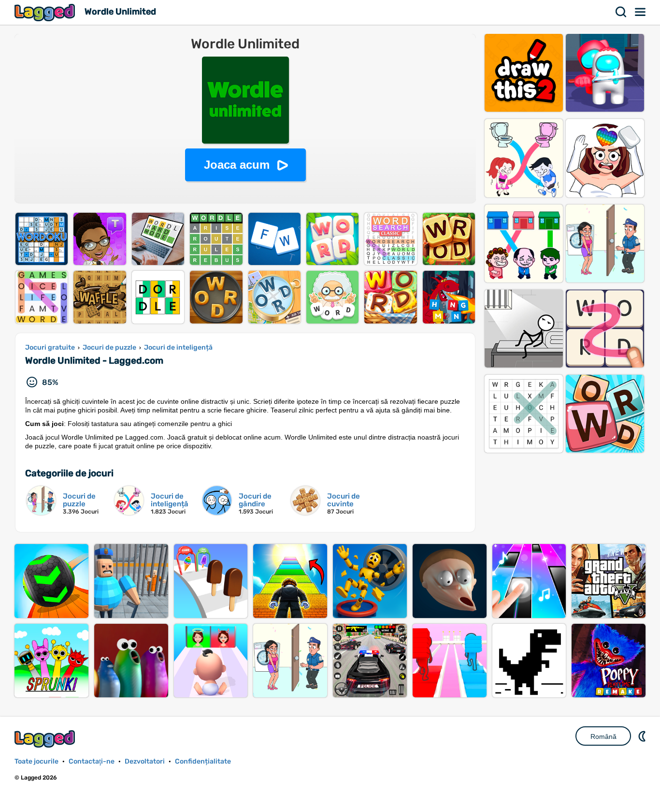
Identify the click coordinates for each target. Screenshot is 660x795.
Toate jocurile (36, 761)
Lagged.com (45, 738)
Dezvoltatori (145, 761)
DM (643, 736)
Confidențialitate (203, 761)
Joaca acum (237, 164)
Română (603, 736)
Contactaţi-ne (92, 761)
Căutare (621, 12)
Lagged (45, 12)
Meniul (640, 12)
